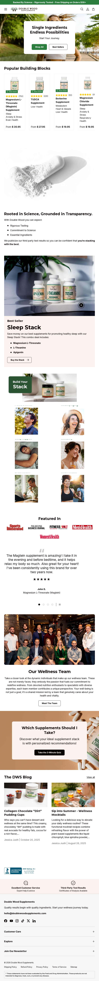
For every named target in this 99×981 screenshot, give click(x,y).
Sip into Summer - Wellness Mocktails (72, 812)
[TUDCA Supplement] (39, 84)
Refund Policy (26, 967)
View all (91, 777)
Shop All (39, 47)
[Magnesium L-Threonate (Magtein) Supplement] (14, 84)
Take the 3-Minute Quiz (49, 752)
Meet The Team (49, 703)
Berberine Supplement (62, 100)
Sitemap (74, 967)
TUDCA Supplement (37, 101)
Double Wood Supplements (22, 963)
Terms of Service (59, 967)
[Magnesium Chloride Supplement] (88, 83)
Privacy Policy (42, 967)
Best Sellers (58, 47)
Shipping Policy (10, 967)
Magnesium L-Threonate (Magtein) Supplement (14, 104)
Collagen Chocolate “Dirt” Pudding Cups (23, 812)
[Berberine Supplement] (64, 84)
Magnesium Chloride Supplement (86, 101)
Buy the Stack (17, 360)
